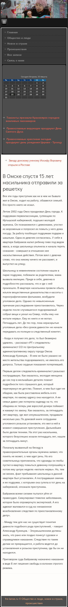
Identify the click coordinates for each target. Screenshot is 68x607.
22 (37, 92)
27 (25, 95)
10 (6, 89)
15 (37, 89)
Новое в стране (17, 44)
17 (6, 92)
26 (18, 95)
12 (18, 89)
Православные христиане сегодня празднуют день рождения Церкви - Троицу (34, 141)
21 (31, 92)
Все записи (14, 55)
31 (6, 97)
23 (43, 92)
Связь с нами (15, 60)
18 (12, 92)
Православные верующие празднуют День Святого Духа (34, 130)
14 (31, 89)
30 (43, 95)
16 (43, 89)
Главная (12, 32)
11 (12, 89)
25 (12, 95)
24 (6, 95)
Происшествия (16, 49)
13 (25, 89)
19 (18, 92)
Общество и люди (19, 38)
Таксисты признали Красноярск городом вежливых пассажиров (32, 119)
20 (25, 92)
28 (31, 95)
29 (37, 95)
